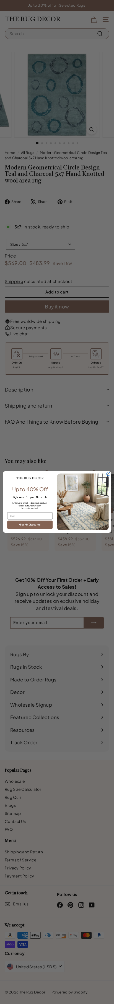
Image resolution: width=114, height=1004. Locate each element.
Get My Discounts (29, 524)
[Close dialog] (108, 474)
